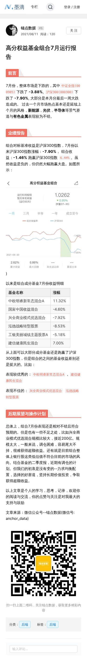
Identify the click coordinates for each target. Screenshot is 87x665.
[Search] (50, 7)
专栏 (34, 6)
